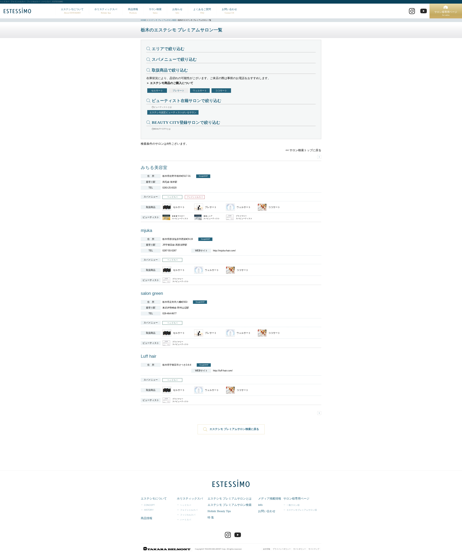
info (260, 504)
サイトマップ (313, 549)
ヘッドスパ (185, 505)
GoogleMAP (203, 176)
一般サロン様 (293, 505)
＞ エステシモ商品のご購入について (169, 83)
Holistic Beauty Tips (219, 511)
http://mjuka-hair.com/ (224, 250)
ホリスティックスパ (105, 11)
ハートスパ (185, 519)
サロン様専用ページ (445, 13)
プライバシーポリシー (282, 549)
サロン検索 (155, 11)
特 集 (211, 517)
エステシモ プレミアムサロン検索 (162, 20)
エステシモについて (72, 11)
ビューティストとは (163, 107)
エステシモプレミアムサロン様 (302, 510)
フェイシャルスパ (188, 510)
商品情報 (133, 11)
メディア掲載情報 (269, 498)
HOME (143, 20)
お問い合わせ (229, 11)
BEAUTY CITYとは (162, 129)
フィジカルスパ (187, 515)
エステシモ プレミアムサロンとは (230, 498)
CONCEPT (149, 505)
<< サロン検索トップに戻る (303, 150)
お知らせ (177, 11)
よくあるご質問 (202, 11)
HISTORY (149, 510)
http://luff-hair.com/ (223, 370)
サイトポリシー (299, 549)
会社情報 (266, 549)
